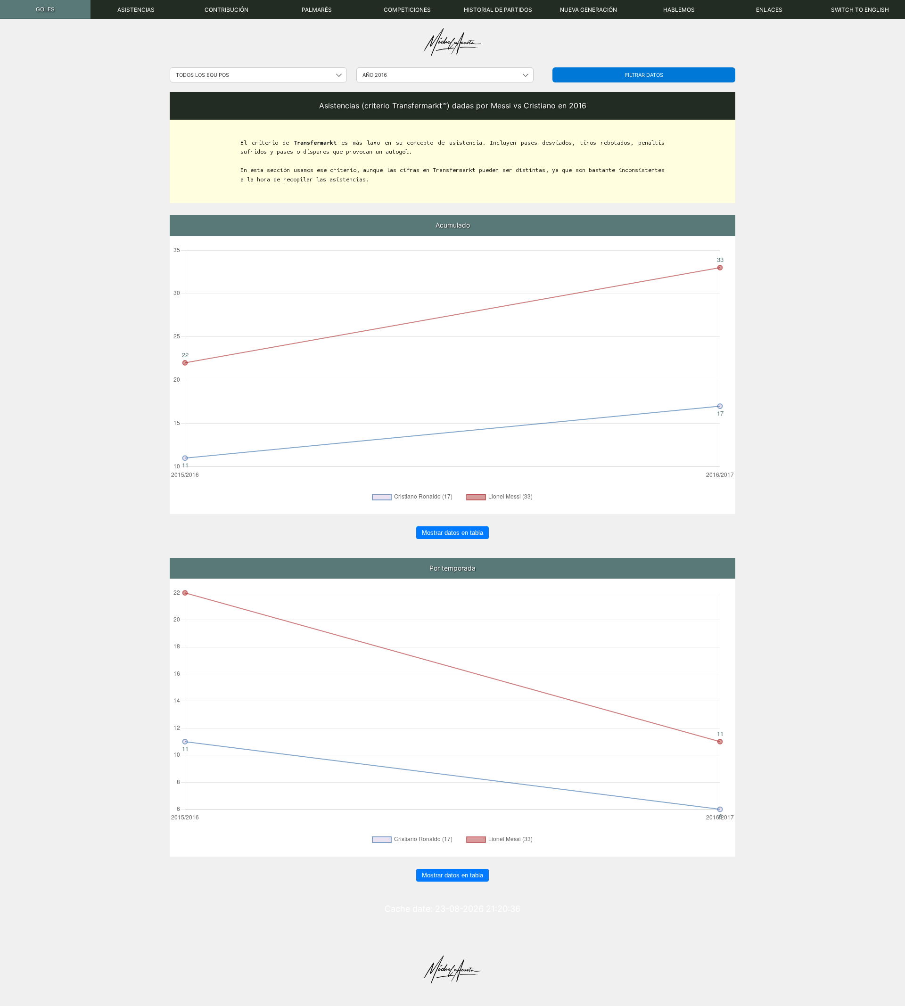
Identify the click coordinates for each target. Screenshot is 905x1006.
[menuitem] (45, 9)
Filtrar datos (644, 75)
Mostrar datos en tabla (452, 532)
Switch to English (860, 9)
